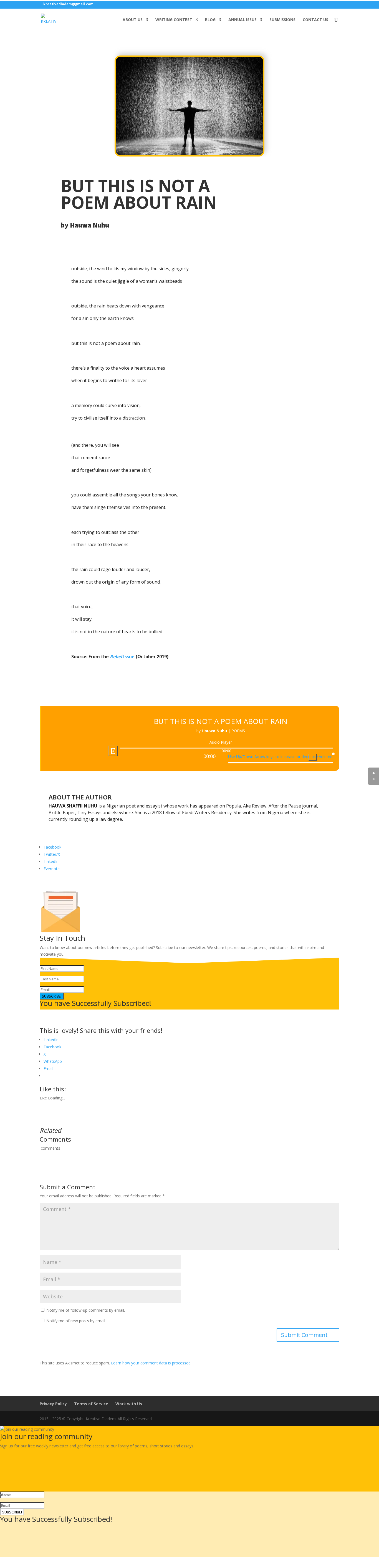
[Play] (113, 751)
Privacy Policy (53, 1403)
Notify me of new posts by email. (76, 1320)
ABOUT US (133, 20)
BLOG (210, 20)
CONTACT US (315, 20)
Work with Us (128, 1403)
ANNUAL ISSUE (242, 20)
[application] (220, 753)
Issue (122, 656)
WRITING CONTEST (173, 20)
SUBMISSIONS (282, 20)
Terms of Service (91, 1403)
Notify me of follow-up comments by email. (85, 1310)
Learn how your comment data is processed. (151, 1363)
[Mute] (313, 757)
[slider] (280, 756)
